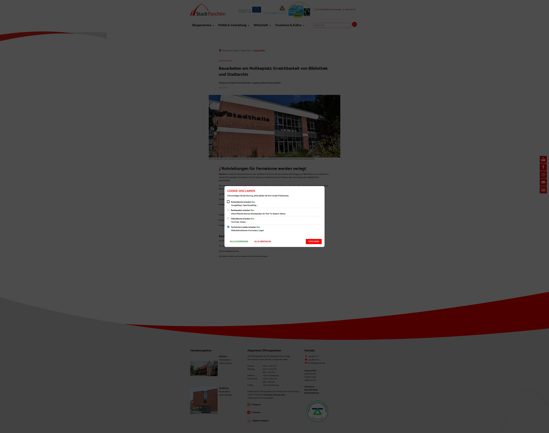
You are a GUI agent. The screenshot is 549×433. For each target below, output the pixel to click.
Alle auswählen (239, 241)
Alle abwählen (262, 241)
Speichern (313, 241)
